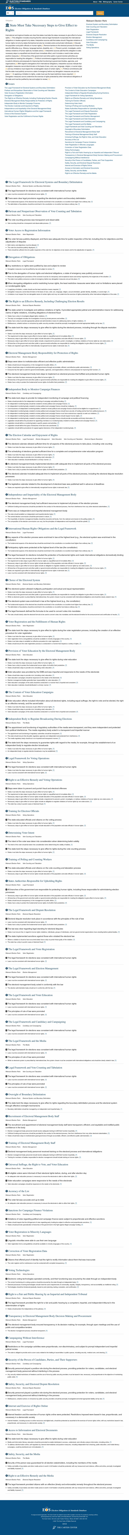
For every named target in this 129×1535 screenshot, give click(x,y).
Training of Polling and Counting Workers (79, 106)
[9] (6, 69)
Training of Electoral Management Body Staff (81, 134)
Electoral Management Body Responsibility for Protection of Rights (28, 100)
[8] (16, 63)
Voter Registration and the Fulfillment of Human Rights (24, 116)
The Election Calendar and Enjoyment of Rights (22, 106)
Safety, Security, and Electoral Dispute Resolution (82, 163)
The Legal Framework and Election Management (82, 116)
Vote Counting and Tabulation (96, 27)
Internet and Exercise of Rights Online (78, 165)
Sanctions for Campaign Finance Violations (80, 142)
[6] (20, 56)
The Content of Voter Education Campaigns (80, 90)
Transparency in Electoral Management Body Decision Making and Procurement (93, 155)
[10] (61, 69)
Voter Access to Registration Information (19, 93)
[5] (44, 50)
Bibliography (107, 2)
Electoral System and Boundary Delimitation (102, 24)
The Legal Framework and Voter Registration (81, 113)
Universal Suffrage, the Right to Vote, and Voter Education (85, 137)
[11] (11, 74)
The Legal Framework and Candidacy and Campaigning (85, 121)
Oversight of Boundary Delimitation (77, 129)
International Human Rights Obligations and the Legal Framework (28, 111)
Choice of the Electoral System (16, 113)
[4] (55, 48)
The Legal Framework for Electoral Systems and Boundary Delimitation (30, 88)
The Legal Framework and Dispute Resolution (81, 111)
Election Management (94, 37)
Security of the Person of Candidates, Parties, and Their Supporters (89, 160)
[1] (11, 38)
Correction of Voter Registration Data (78, 147)
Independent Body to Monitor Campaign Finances (22, 103)
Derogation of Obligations (14, 95)
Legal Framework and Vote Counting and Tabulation (83, 126)
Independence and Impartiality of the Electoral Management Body (28, 108)
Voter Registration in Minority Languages (79, 144)
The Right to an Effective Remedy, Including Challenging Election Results (31, 98)
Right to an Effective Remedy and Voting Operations (83, 98)
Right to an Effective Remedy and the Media (80, 173)
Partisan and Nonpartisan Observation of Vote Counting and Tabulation (30, 90)
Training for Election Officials (75, 100)
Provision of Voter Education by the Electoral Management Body (88, 88)
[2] (73, 43)
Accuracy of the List (72, 139)
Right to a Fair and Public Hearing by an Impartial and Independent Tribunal (92, 152)
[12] (74, 74)
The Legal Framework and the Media (78, 124)
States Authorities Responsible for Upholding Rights (83, 108)
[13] (49, 79)
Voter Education (92, 42)
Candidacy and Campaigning (96, 40)
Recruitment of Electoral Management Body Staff (82, 132)
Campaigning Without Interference (77, 157)
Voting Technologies (72, 150)
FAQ (100, 2)
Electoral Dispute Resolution (96, 34)
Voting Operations (92, 47)
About (95, 2)
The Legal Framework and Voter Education (80, 119)
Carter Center (118, 2)
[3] (42, 45)
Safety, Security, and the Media (76, 170)
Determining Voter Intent (73, 103)
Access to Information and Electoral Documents (82, 168)
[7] (34, 58)
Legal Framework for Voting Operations (79, 95)
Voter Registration (92, 29)
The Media (90, 45)
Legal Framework (92, 32)
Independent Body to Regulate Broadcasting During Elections (87, 93)
